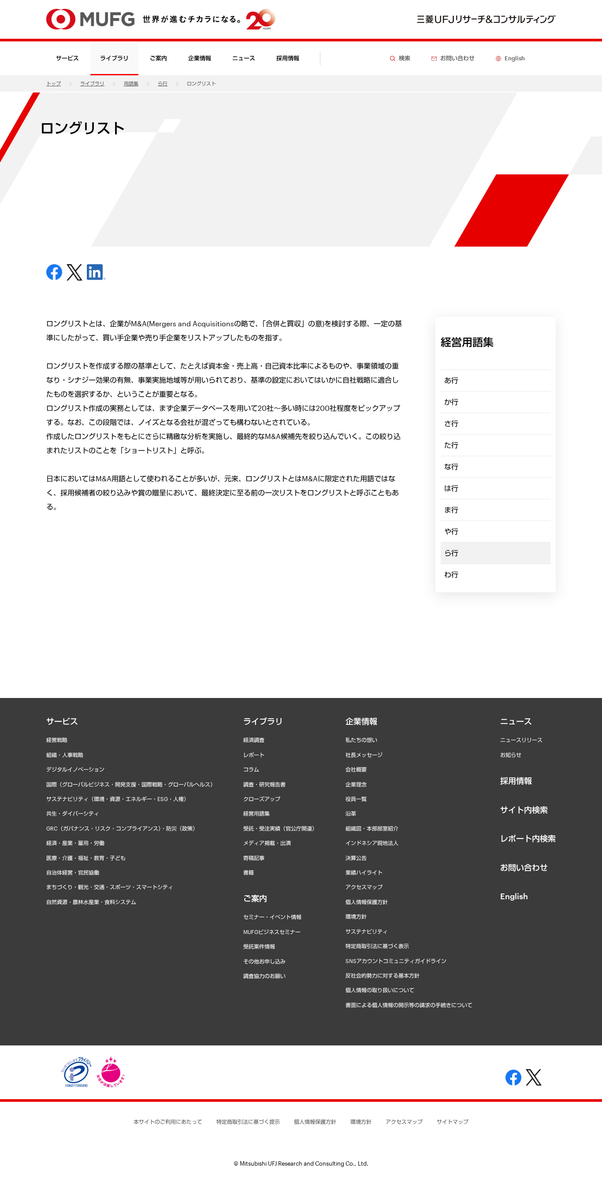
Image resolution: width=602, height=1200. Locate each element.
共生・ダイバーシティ (72, 813)
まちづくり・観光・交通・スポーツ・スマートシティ (109, 887)
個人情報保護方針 (367, 902)
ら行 (162, 83)
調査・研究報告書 (264, 784)
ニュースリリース (521, 740)
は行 (451, 488)
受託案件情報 (259, 946)
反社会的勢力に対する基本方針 (383, 975)
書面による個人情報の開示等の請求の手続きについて (409, 1005)
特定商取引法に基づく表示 (377, 946)
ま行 (451, 510)
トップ (53, 83)
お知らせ (510, 755)
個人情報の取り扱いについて (380, 990)
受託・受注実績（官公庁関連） (280, 828)
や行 (451, 531)
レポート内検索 (528, 838)
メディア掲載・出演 (267, 843)
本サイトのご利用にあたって (168, 1122)
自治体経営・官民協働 (72, 872)
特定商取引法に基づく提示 (248, 1122)
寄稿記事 (253, 858)
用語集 (131, 83)
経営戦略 (56, 740)
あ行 (451, 380)
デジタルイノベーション (75, 769)
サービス (62, 721)
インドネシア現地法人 (372, 843)
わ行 (451, 574)
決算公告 (356, 858)
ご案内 (255, 898)
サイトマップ (452, 1122)
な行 (451, 466)
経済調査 (253, 740)
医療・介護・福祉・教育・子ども (86, 858)
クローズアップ (261, 799)
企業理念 (356, 784)
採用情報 (287, 58)
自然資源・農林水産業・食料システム (91, 902)
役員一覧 (356, 799)
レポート (253, 755)
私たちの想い (361, 740)
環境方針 (356, 916)
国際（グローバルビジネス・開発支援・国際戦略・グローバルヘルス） (131, 784)
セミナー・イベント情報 (272, 917)
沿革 (351, 813)
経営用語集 (256, 813)
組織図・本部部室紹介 (372, 828)
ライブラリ (92, 83)
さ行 (451, 423)
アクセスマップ (364, 887)
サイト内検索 (524, 810)
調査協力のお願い (264, 976)
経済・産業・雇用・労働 (75, 843)
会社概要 (356, 769)
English (514, 896)
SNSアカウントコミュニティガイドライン (396, 961)
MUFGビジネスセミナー (272, 932)
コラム (251, 769)
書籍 (248, 872)
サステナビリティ (367, 931)
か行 (451, 402)
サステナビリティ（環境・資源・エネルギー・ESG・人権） (117, 799)
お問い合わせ (524, 867)
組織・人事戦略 (64, 755)
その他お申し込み (264, 961)
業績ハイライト (364, 872)
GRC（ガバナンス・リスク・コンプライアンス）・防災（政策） (122, 828)
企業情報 (361, 721)
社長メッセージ (364, 755)
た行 (451, 445)
